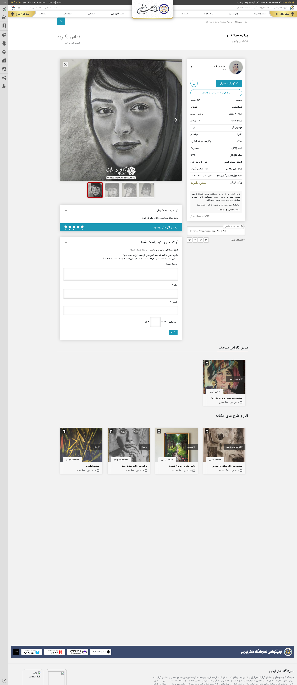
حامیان (91, 14)
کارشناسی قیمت (33, 7)
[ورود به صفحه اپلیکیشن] (16, 652)
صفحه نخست (260, 14)
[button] (121, 211)
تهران (143, 447)
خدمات (185, 14)
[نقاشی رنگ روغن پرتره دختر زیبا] (224, 377)
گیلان (95, 447)
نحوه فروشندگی (261, 7)
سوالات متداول (243, 7)
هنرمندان (233, 14)
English (17, 2)
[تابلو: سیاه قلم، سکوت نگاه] (129, 446)
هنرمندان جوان (235, 22)
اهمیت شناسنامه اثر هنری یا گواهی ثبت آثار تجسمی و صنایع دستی (252, 3)
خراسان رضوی (239, 41)
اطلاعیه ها (286, 2)
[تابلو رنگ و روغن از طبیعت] (176, 446)
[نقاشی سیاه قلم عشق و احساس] (224, 446)
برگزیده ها (208, 14)
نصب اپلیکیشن (29, 2)
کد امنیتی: (172, 322)
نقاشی (221, 402)
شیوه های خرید (280, 7)
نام (174, 285)
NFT (20, 7)
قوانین (59, 2)
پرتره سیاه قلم (237, 35)
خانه (246, 22)
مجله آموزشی (117, 14)
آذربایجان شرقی (233, 447)
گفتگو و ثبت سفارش (228, 83)
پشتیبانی (67, 14)
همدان (190, 447)
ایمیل (173, 302)
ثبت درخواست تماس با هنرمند (216, 93)
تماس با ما (41, 2)
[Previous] (66, 119)
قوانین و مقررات (226, 209)
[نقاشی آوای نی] (81, 446)
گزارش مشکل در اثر (198, 216)
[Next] (175, 119)
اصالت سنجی (51, 7)
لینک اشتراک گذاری (232, 226)
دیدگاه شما (170, 264)
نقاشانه (223, 22)
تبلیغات (42, 14)
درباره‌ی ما (50, 2)
